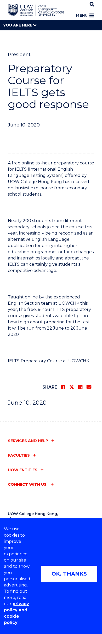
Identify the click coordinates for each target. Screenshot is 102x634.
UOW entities (22, 470)
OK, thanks (69, 574)
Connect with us (28, 484)
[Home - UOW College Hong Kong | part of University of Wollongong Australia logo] (36, 10)
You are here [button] (18, 25)
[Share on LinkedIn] (80, 387)
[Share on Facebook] (63, 387)
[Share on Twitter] (71, 387)
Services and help (28, 440)
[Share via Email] (89, 387)
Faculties (19, 455)
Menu (82, 15)
